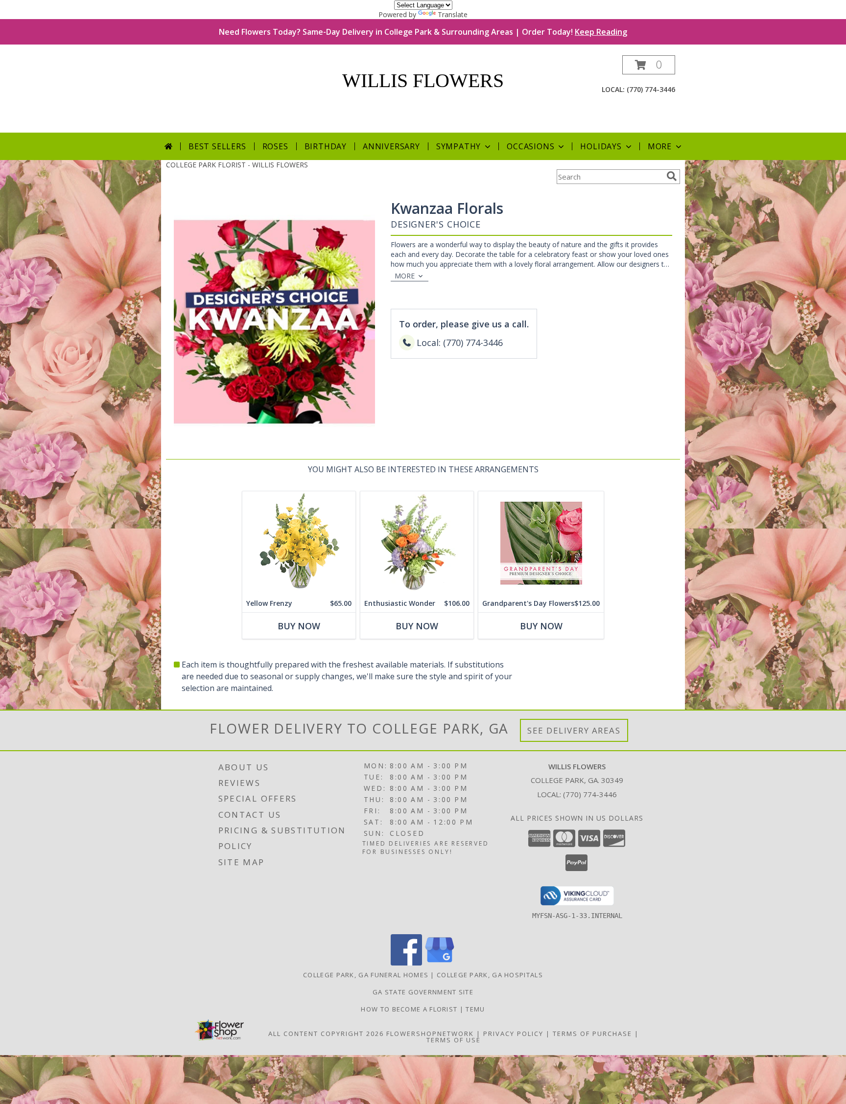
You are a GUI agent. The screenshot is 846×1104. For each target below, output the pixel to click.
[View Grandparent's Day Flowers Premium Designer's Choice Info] (541, 543)
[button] (648, 64)
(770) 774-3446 (651, 89)
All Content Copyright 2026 (326, 1033)
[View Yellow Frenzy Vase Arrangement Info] (298, 543)
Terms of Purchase (592, 1033)
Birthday (326, 146)
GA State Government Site (423, 992)
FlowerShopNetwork (430, 1033)
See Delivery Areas (574, 730)
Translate (453, 14)
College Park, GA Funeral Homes (365, 974)
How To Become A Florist (410, 1009)
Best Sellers (217, 146)
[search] (672, 176)
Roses (275, 146)
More (660, 146)
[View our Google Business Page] (439, 962)
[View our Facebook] (406, 962)
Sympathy (458, 146)
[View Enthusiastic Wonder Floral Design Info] (416, 543)
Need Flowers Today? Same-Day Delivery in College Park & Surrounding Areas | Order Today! (423, 31)
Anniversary (391, 146)
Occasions (530, 146)
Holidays (600, 146)
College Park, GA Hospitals (490, 974)
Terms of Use (453, 1039)
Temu (475, 1009)
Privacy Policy (513, 1033)
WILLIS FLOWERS (423, 80)
